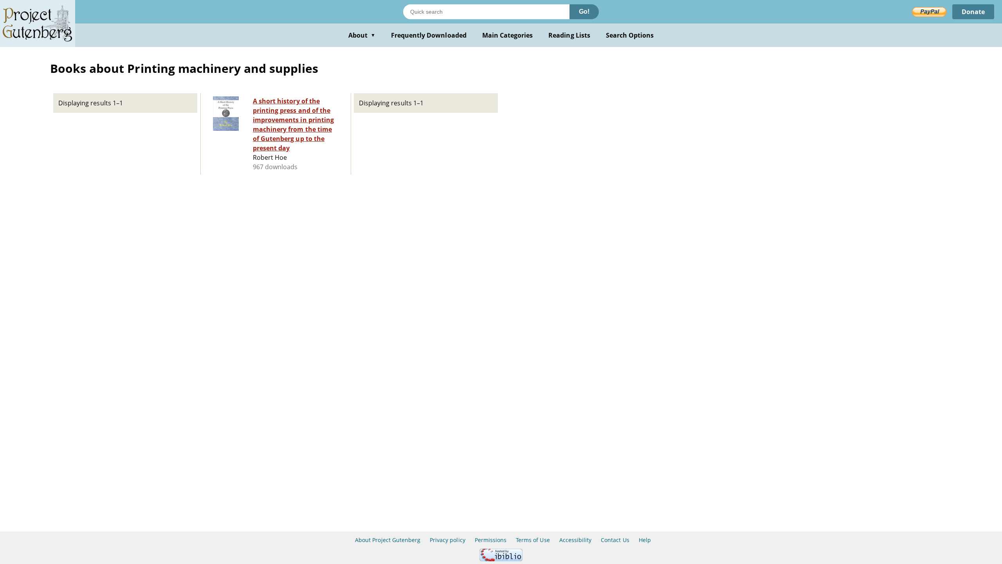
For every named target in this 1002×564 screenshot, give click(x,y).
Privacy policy (447, 540)
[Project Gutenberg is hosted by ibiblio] (501, 559)
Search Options (630, 35)
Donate (973, 11)
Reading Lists (569, 35)
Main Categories (507, 35)
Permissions (490, 540)
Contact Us (615, 540)
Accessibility (575, 540)
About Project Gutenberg (387, 540)
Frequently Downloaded (429, 35)
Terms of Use (533, 540)
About (361, 35)
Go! (584, 11)
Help (645, 540)
